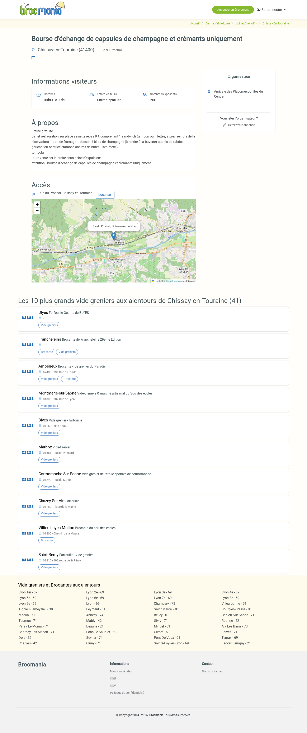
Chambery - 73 (164, 604)
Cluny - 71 (93, 643)
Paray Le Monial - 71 (34, 626)
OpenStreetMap (174, 281)
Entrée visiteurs (107, 94)
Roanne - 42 (230, 621)
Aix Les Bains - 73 (235, 626)
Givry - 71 (161, 621)
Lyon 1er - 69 (28, 592)
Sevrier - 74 (94, 638)
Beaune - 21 (95, 626)
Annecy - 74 (94, 615)
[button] (271, 9)
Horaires (49, 94)
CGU (113, 678)
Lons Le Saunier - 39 (101, 632)
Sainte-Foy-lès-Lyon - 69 (171, 643)
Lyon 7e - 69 (163, 598)
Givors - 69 (162, 632)
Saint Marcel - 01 (166, 609)
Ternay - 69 (230, 638)
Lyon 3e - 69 (163, 592)
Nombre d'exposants (163, 94)
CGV (113, 685)
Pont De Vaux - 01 (167, 638)
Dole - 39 (25, 638)
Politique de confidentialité (127, 692)
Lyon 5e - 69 (27, 598)
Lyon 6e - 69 (95, 598)
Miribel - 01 (162, 626)
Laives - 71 (229, 632)
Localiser (105, 195)
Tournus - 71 (28, 621)
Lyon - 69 (93, 604)
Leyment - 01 (95, 609)
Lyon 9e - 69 (27, 604)
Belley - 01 (161, 615)
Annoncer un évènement (233, 9)
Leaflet (158, 281)
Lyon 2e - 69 (95, 592)
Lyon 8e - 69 (230, 598)
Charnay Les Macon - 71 (36, 632)
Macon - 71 (27, 615)
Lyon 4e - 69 (230, 592)
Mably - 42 (94, 621)
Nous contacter (212, 671)
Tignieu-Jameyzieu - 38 (36, 609)
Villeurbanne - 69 (234, 604)
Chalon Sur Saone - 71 (238, 615)
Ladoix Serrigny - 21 (236, 643)
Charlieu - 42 (28, 643)
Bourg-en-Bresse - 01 (237, 609)
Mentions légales (121, 671)
